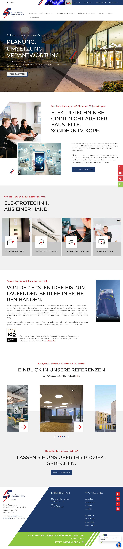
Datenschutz (90, 525)
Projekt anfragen (17, 74)
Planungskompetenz (83, 170)
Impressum (90, 522)
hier (77, 376)
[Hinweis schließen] (100, 536)
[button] (58, 436)
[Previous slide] (55, 436)
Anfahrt (88, 509)
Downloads (90, 519)
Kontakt (88, 506)
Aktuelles (52, 341)
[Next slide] (68, 436)
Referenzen (90, 502)
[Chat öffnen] (118, 544)
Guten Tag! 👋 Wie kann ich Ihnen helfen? (110, 538)
